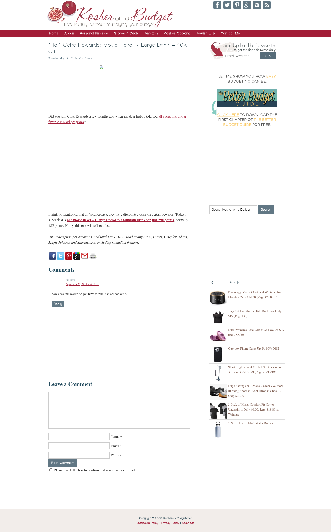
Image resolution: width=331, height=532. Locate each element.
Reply (58, 304)
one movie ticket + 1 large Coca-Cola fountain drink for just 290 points (120, 219)
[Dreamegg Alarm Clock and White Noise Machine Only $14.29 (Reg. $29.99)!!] (218, 298)
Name (115, 436)
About (69, 33)
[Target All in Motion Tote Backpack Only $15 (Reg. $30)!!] (218, 317)
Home (54, 33)
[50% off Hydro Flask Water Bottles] (218, 429)
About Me (188, 523)
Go (268, 56)
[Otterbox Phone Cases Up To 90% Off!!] (218, 354)
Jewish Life (205, 33)
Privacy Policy (170, 523)
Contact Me (230, 33)
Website (116, 454)
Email (115, 445)
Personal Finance (94, 33)
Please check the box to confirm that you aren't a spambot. (94, 470)
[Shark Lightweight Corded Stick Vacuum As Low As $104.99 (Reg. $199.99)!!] (218, 373)
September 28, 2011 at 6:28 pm (82, 284)
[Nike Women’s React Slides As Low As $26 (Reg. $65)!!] (218, 336)
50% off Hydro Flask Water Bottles (250, 423)
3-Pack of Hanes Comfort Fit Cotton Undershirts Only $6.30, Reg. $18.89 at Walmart (253, 409)
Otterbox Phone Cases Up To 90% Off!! (253, 348)
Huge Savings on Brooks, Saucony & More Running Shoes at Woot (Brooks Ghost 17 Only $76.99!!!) (255, 391)
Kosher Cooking (177, 33)
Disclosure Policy (147, 523)
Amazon (151, 33)
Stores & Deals (126, 33)
